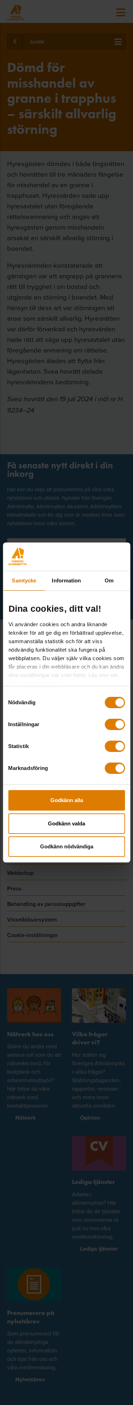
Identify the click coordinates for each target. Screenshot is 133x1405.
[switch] (115, 724)
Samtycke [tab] (24, 580)
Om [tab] (109, 580)
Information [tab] (66, 580)
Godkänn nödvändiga (66, 846)
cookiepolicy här (39, 684)
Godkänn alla (66, 800)
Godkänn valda (66, 823)
